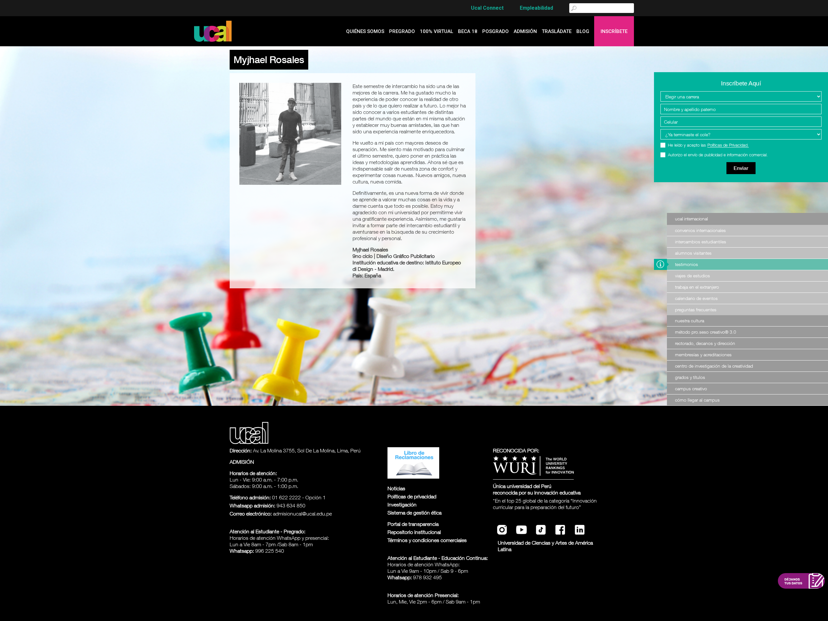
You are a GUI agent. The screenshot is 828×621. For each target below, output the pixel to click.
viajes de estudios (692, 275)
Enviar (741, 168)
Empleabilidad (536, 8)
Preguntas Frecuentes (695, 309)
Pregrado (402, 31)
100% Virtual (436, 31)
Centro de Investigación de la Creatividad (714, 366)
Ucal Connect (487, 8)
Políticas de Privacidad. (728, 145)
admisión (525, 31)
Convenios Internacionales (700, 230)
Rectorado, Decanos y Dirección (705, 343)
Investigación (402, 504)
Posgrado (495, 31)
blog (582, 31)
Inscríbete (614, 31)
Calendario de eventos (696, 298)
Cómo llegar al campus (697, 400)
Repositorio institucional (414, 532)
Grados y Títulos (690, 377)
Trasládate (557, 31)
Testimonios (686, 264)
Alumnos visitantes (693, 253)
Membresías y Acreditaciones (703, 354)
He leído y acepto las (708, 145)
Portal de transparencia (413, 524)
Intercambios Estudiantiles (700, 241)
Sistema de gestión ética (414, 513)
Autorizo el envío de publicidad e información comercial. (718, 154)
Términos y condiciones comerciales (427, 540)
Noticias (396, 488)
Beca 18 (467, 31)
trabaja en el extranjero (697, 287)
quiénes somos (365, 31)
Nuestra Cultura (689, 320)
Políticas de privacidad (411, 496)
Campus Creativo (691, 388)
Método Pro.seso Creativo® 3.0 (705, 332)
